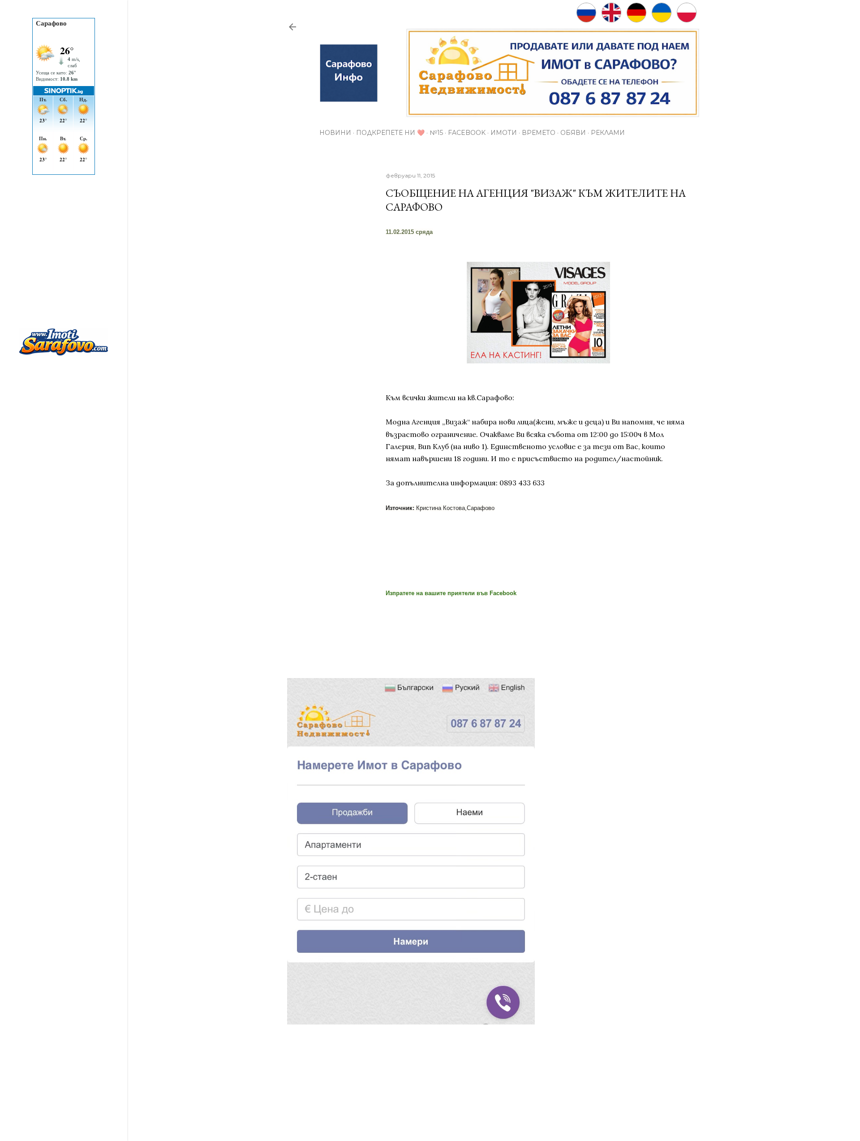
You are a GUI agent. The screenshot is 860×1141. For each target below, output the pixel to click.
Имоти (503, 133)
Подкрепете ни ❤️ (390, 133)
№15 (436, 133)
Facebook (467, 133)
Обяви (573, 133)
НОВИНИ (335, 133)
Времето (538, 133)
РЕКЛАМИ (608, 133)
